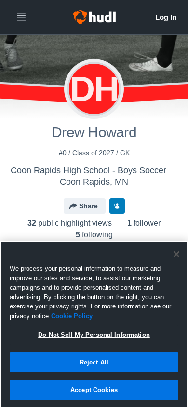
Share (88, 206)
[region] (94, 324)
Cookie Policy (72, 316)
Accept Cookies (94, 389)
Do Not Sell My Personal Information (94, 334)
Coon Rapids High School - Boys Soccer (88, 170)
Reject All (94, 362)
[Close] (176, 254)
